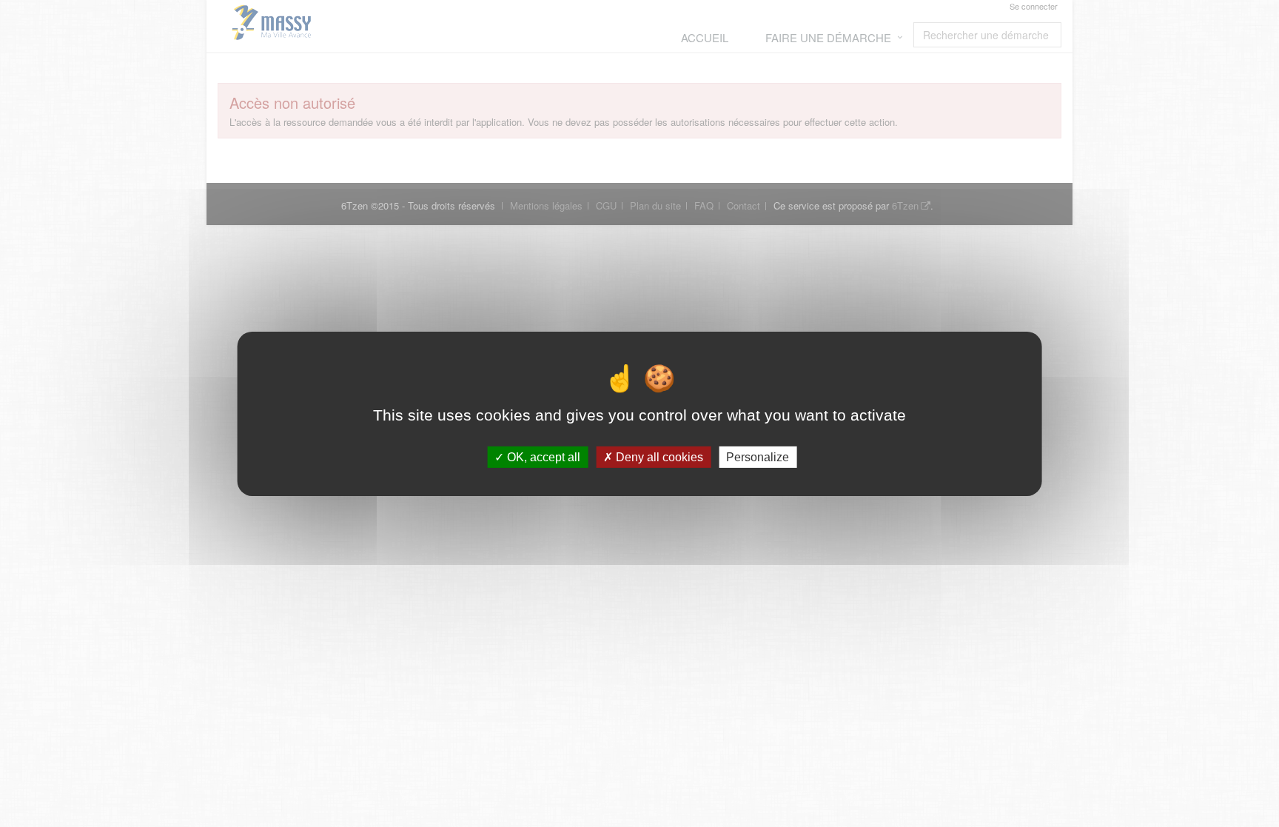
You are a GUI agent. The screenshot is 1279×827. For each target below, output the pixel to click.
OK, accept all (542, 456)
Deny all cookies (658, 456)
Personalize (757, 456)
